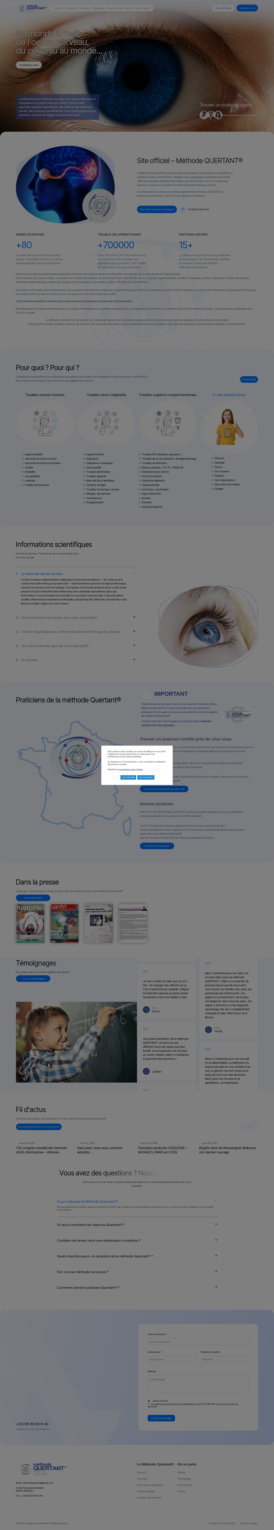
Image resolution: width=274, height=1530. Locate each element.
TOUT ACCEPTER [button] (146, 777)
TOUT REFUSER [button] (128, 777)
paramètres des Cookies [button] (131, 769)
